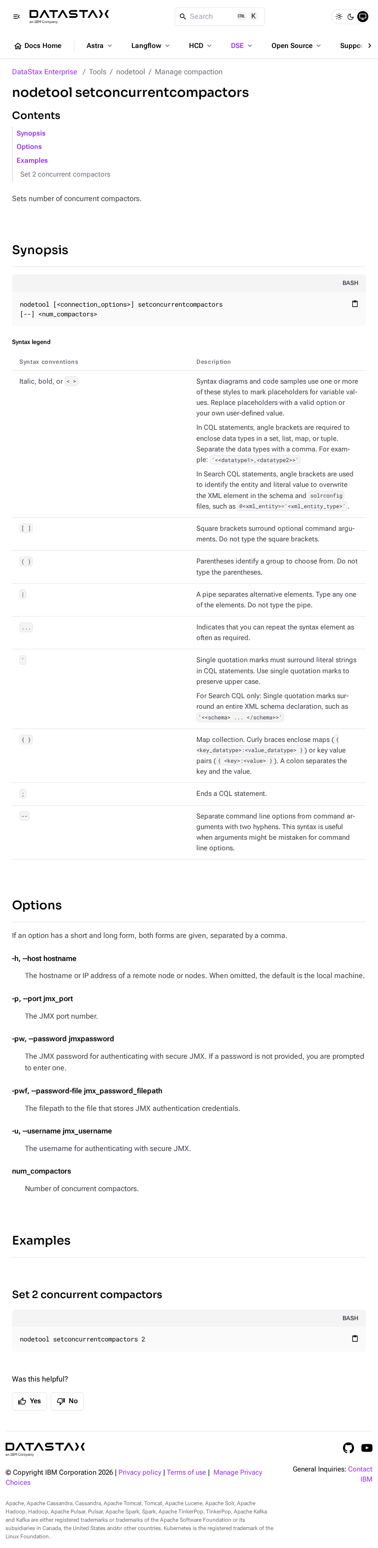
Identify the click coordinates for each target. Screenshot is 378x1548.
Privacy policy (139, 1473)
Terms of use (186, 1473)
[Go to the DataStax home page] (45, 1449)
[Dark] (350, 16)
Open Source (297, 46)
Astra (100, 46)
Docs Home (37, 46)
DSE (242, 46)
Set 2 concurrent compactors (65, 174)
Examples (32, 161)
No (67, 1401)
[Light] (338, 16)
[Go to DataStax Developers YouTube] (366, 1447)
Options (29, 147)
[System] (362, 16)
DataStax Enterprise (44, 71)
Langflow (151, 46)
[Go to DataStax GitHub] (348, 1447)
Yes (29, 1401)
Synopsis (31, 133)
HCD (201, 46)
